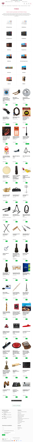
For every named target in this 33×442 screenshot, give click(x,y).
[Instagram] (5, 418)
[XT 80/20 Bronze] (24, 34)
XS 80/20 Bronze (24, 27)
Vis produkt (7, 124)
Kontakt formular (20, 420)
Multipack (24, 83)
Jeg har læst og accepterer (7, 432)
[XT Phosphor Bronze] (9, 34)
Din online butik (19, 422)
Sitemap (19, 423)
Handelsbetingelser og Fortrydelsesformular (23, 418)
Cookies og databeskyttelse (21, 421)
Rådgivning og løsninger (21, 415)
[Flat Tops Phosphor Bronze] (24, 56)
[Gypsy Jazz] (9, 79)
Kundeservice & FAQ (20, 419)
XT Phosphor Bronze (9, 38)
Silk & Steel (23, 72)
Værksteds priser (20, 417)
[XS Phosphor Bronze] (9, 22)
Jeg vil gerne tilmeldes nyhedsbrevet (8, 430)
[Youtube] (4, 418)
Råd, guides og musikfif (21, 416)
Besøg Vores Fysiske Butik (21, 414)
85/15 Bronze (9, 72)
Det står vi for (19, 412)
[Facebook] (2, 418)
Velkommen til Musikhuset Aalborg (22, 411)
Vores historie (19, 413)
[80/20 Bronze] (9, 56)
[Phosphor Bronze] (24, 45)
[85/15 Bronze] (9, 68)
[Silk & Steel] (24, 68)
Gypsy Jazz (9, 83)
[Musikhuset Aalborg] (3, 3)
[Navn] (8, 427)
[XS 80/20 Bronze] (24, 22)
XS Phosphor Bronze (9, 27)
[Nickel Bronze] (9, 45)
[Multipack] (24, 79)
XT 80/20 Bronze (24, 38)
